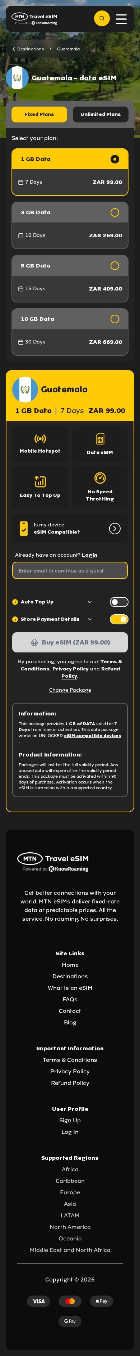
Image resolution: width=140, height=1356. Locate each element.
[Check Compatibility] (113, 528)
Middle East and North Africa (70, 1250)
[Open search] (102, 18)
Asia (70, 1204)
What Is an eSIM (70, 988)
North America (70, 1227)
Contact (70, 1011)
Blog (70, 1022)
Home (70, 965)
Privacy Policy (70, 668)
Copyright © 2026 (70, 1279)
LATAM (70, 1215)
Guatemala (68, 49)
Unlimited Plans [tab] (100, 114)
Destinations (70, 976)
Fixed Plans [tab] (39, 114)
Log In (70, 1132)
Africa (70, 1169)
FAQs (70, 999)
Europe (70, 1192)
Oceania (70, 1238)
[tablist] (70, 114)
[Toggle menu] (121, 19)
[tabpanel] (70, 252)
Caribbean (70, 1181)
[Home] (34, 18)
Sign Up (70, 1120)
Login (89, 555)
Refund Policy (70, 1083)
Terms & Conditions (70, 1060)
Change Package (70, 690)
